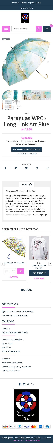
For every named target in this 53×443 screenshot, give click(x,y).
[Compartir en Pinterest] (26, 168)
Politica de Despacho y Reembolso (16, 366)
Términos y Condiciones (12, 363)
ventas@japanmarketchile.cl (17, 315)
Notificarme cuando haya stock (26, 149)
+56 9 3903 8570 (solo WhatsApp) (20, 311)
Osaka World (7, 343)
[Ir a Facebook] (20, 384)
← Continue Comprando (26, 153)
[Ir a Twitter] (24, 384)
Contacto (6, 328)
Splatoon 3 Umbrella (14, 262)
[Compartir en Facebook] (5, 168)
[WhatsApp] (32, 384)
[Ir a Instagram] (28, 384)
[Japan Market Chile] (25, 18)
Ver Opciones (39, 273)
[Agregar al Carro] (20, 271)
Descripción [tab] (27, 184)
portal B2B (6, 347)
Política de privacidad (10, 370)
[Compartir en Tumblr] (37, 168)
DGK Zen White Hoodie (39, 266)
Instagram (6, 359)
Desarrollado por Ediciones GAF (26, 440)
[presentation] (4, 62)
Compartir (26, 164)
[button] (22, 290)
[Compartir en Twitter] (16, 168)
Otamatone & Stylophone (12, 340)
